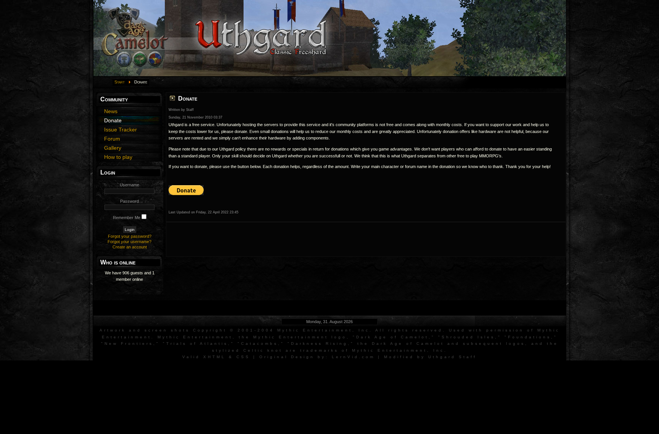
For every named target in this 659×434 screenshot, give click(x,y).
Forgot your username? (129, 241)
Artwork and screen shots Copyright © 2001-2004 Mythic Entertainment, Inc (235, 330)
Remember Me (126, 217)
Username (129, 185)
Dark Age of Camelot (392, 337)
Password (129, 201)
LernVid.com (353, 357)
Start (119, 82)
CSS (243, 357)
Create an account (130, 247)
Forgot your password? (129, 236)
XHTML (214, 357)
